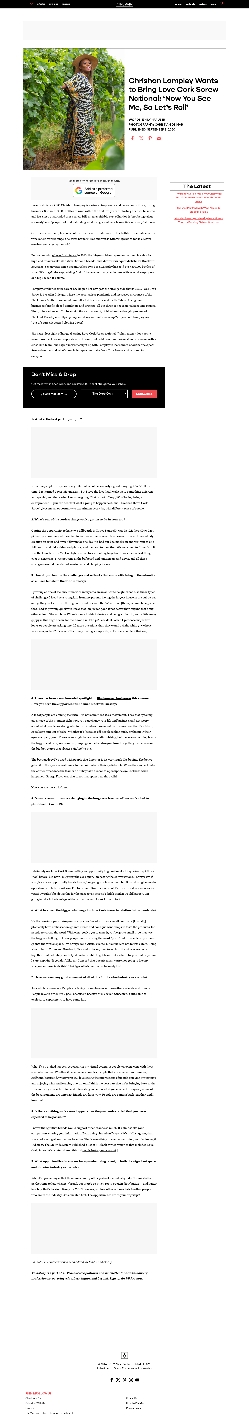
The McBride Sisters (58, 1145)
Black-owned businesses (114, 698)
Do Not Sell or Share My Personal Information (124, 1368)
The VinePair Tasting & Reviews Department (49, 1413)
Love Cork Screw (65, 255)
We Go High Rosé (71, 553)
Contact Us (132, 1398)
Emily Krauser (153, 120)
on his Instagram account (99, 1150)
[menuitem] (31, 4)
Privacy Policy (133, 1408)
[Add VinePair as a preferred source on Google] (94, 190)
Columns (53, 3)
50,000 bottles (65, 211)
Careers (29, 1408)
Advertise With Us (35, 1403)
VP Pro (178, 3)
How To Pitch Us (135, 1403)
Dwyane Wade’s (121, 1133)
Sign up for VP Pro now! (126, 1278)
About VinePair (33, 1398)
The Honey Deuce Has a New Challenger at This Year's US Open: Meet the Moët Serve (198, 197)
